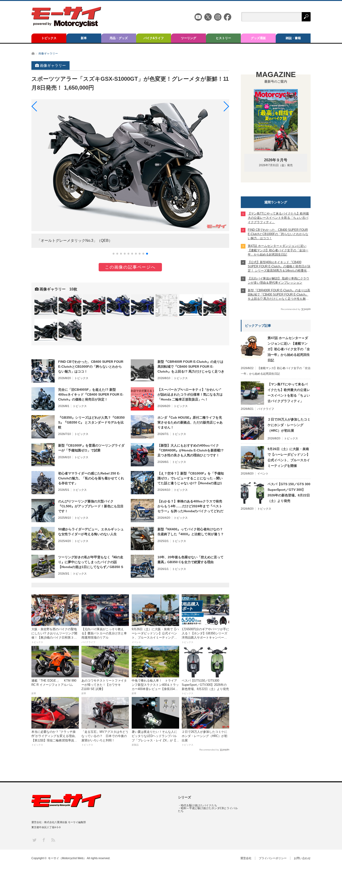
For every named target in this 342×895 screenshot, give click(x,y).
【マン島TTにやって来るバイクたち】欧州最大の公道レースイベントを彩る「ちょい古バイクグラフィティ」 (289, 392)
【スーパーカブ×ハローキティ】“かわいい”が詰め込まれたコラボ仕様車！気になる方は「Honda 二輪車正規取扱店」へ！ (190, 394)
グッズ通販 (258, 38)
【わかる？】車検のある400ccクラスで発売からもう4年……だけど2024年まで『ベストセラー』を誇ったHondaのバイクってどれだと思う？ (190, 506)
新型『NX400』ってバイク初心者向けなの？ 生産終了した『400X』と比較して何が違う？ (191, 531)
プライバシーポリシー (273, 858)
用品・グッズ (119, 38)
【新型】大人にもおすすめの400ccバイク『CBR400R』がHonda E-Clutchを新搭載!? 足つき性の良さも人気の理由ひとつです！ (191, 450)
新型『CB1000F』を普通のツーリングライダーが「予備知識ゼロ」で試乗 (91, 448)
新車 (84, 38)
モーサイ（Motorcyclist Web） (67, 858)
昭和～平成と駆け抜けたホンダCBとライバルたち (208, 810)
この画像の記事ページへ (130, 267)
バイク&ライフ (154, 38)
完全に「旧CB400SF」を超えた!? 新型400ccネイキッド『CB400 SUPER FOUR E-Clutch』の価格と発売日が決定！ (91, 394)
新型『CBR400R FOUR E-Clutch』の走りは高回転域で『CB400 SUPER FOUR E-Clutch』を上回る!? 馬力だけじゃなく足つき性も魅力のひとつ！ (191, 367)
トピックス (49, 38)
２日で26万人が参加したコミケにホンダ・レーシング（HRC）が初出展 (289, 424)
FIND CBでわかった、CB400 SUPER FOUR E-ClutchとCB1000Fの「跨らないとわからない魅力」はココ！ (90, 366)
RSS (53, 840)
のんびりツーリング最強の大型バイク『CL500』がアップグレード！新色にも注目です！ (91, 506)
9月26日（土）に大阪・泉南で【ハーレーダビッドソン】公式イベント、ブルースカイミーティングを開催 (289, 457)
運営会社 (245, 858)
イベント (262, 473)
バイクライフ (265, 408)
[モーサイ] (66, 26)
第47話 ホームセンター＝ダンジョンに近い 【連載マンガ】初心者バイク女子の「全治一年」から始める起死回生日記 (289, 349)
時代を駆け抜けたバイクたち (199, 805)
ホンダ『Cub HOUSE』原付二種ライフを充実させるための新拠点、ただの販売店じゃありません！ (190, 422)
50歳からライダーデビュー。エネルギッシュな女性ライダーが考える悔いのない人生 (91, 531)
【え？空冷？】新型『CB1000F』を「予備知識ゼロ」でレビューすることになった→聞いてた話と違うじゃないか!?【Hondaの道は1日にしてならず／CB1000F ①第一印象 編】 (191, 478)
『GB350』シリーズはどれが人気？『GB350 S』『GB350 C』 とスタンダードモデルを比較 (91, 422)
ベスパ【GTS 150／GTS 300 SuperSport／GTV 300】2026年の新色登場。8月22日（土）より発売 (289, 492)
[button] (113, 254)
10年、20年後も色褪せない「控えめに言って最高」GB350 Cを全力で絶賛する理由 (191, 559)
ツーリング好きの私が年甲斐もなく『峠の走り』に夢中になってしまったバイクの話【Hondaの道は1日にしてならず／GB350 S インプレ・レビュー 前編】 (90, 562)
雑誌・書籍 (293, 38)
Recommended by (209, 749)
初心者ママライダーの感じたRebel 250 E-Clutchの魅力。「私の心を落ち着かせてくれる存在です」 (91, 478)
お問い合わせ (302, 858)
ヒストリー (223, 38)
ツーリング (188, 38)
